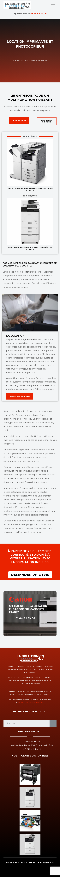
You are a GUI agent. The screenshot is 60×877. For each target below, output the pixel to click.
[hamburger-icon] (53, 5)
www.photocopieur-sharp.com (31, 702)
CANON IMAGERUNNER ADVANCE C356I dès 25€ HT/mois (30, 248)
